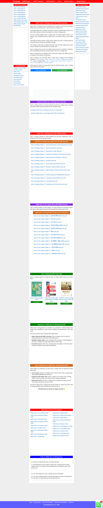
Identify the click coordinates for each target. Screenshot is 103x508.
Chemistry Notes (18, 69)
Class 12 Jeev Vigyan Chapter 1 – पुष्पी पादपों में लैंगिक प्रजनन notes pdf (50, 215)
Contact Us (71, 502)
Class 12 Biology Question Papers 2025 (45, 59)
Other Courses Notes (19, 84)
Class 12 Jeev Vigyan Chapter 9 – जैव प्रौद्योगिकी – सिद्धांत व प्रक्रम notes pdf (51, 241)
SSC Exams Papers (80, 45)
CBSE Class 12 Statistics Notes (61, 435)
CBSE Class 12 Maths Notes (60, 417)
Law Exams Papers (80, 27)
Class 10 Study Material (20, 14)
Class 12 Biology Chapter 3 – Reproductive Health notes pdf (46, 151)
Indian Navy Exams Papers (82, 23)
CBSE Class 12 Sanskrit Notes (60, 431)
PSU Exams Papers (80, 42)
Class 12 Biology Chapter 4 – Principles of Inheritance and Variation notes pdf (51, 154)
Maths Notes (17, 71)
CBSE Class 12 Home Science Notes (62, 415)
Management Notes (18, 75)
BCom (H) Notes (18, 79)
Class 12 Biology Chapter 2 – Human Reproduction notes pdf (46, 148)
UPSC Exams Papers (81, 51)
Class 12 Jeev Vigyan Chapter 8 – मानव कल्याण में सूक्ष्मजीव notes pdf (49, 237)
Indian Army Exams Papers (82, 21)
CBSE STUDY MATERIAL (20, 4)
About (30, 502)
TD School (16, 1)
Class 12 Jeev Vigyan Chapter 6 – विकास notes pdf (46, 231)
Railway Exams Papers (81, 44)
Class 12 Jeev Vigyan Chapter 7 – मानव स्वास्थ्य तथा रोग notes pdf (49, 234)
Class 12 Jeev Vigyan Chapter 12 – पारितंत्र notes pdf (47, 250)
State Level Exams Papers (82, 47)
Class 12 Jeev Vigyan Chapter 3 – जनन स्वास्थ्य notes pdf (47, 222)
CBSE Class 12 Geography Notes (39, 434)
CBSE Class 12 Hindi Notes (37, 436)
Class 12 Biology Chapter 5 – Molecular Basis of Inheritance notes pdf (49, 157)
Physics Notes (17, 73)
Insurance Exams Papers (82, 25)
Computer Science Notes (20, 68)
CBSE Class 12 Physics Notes (60, 424)
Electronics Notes (18, 77)
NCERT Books (26, 1)
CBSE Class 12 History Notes (60, 413)
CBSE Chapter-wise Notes (20, 20)
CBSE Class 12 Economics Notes (39, 425)
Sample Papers (81, 1)
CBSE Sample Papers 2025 (20, 21)
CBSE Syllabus (50, 1)
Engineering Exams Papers (82, 14)
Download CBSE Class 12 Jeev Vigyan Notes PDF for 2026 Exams (47, 113)
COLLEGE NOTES (20, 66)
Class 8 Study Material (19, 10)
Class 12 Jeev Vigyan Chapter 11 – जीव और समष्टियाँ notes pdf (48, 247)
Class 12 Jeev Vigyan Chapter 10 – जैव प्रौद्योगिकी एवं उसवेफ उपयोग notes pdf (51, 244)
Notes (59, 1)
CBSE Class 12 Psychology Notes (61, 428)
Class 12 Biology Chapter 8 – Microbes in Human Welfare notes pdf (48, 166)
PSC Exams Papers (80, 40)
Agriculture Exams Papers (82, 8)
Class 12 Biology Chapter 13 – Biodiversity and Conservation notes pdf (49, 184)
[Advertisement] (51, 11)
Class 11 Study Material (19, 16)
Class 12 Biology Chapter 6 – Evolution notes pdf (43, 160)
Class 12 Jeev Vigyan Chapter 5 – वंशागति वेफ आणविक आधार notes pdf (50, 228)
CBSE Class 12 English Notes (38, 427)
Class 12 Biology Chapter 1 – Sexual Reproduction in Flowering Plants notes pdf (51, 144)
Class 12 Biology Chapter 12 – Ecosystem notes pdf (44, 181)
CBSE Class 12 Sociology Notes (61, 433)
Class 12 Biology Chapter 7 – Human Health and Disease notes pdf (48, 163)
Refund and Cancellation (60, 502)
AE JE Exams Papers (81, 6)
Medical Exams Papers (81, 31)
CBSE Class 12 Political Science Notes (62, 426)
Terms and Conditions (47, 502)
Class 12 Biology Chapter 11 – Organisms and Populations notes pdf (48, 178)
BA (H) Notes (17, 81)
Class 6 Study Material (19, 6)
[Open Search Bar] (89, 1)
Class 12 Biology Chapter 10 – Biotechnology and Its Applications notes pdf (50, 174)
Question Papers (69, 1)
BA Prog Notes (17, 83)
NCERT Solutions (38, 1)
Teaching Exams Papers (82, 49)
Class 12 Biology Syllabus (47, 62)
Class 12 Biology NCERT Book (54, 61)
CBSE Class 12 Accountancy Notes (39, 413)
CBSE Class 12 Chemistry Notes (39, 419)
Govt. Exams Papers (82, 4)
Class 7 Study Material (19, 8)
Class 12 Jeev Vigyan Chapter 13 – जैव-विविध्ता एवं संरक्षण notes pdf (49, 253)
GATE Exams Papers (81, 19)
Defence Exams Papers (81, 12)
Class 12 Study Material (20, 18)
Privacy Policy (37, 502)
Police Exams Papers (81, 34)
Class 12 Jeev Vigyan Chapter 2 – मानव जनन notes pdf (47, 219)
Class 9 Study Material (19, 12)
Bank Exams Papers (81, 10)
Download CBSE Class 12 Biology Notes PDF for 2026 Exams (46, 110)
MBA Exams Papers (81, 29)
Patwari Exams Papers (81, 33)
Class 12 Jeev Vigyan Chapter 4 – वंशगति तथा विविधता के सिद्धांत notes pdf (51, 225)
